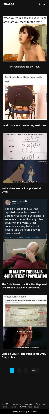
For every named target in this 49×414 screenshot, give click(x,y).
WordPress (32, 412)
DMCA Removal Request (29, 407)
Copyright (28, 404)
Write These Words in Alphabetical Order (21, 190)
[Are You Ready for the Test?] (24, 39)
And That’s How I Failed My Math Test (24, 125)
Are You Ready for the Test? (24, 66)
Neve (14, 412)
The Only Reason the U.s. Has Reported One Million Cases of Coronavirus (24, 286)
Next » (34, 371)
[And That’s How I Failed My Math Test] (24, 97)
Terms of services (9, 407)
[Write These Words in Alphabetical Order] (24, 158)
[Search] (39, 4)
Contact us (17, 404)
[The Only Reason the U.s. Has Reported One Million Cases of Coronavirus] (24, 239)
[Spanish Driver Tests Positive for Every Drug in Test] (24, 322)
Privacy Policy (41, 404)
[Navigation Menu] (44, 4)
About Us (6, 404)
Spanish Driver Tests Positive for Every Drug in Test (24, 355)
